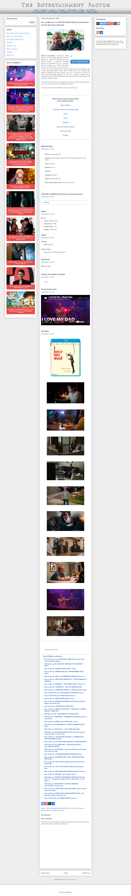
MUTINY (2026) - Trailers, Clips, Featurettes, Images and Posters (20, 262)
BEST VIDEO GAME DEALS (15, 39)
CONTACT (10, 52)
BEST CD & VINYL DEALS (14, 36)
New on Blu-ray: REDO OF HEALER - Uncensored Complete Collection (20, 186)
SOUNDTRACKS (65, 12)
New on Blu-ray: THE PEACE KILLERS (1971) (58, 706)
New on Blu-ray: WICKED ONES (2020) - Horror (59, 698)
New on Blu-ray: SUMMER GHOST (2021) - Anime (60, 668)
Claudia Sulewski (56, 808)
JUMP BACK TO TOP (47, 149)
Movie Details (65, 105)
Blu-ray (46, 202)
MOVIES (52, 10)
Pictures (65, 135)
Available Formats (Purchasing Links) (65, 109)
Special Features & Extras (65, 127)
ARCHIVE (9, 42)
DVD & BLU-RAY (39, 12)
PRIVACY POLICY (12, 49)
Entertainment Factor (51, 649)
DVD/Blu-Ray (66, 808)
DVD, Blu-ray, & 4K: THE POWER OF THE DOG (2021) (61, 714)
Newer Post (45, 873)
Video (65, 114)
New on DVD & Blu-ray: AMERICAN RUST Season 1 (60, 798)
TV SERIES (61, 10)
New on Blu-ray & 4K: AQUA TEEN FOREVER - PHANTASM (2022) (65, 741)
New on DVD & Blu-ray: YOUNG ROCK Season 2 (59, 695)
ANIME (81, 10)
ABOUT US (10, 55)
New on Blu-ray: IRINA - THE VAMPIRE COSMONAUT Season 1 (64, 676)
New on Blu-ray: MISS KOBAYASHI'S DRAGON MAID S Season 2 (65, 771)
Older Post (86, 873)
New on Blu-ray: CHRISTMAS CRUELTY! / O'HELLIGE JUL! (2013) (65, 690)
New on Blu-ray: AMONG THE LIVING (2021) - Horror (61, 721)
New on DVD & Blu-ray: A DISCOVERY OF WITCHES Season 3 (64, 692)
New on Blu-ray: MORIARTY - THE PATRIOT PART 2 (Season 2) (64, 684)
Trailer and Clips (65, 131)
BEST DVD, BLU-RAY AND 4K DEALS (18, 33)
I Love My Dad (74, 808)
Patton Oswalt (51, 810)
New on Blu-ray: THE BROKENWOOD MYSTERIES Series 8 (63, 754)
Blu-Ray (48, 808)
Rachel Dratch (59, 810)
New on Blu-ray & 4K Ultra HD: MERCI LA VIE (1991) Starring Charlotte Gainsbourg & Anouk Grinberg (21, 238)
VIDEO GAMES (92, 12)
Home (66, 873)
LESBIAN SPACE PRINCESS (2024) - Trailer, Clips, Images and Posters (20, 84)
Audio (65, 118)
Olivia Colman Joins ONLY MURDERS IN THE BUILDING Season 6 (20, 287)
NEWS (37, 10)
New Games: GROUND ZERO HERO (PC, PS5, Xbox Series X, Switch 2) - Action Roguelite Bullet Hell (20, 311)
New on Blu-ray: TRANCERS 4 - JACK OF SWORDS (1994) (63, 687)
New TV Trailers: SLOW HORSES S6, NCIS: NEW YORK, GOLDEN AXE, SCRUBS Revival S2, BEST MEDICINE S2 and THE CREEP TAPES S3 (20, 211)
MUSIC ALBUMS (78, 12)
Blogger (69, 892)
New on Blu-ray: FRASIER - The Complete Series (60, 774)
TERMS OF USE (12, 46)
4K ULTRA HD (52, 12)
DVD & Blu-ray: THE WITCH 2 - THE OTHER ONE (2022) (62, 729)
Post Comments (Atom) (69, 879)
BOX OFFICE (90, 10)
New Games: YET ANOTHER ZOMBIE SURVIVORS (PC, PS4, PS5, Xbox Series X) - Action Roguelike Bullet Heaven (21, 163)
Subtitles (65, 122)
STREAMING (72, 10)
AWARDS (44, 10)
